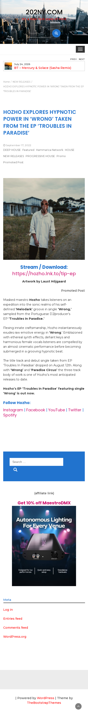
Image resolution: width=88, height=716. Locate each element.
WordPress (45, 698)
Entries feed (12, 619)
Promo (61, 156)
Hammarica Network (49, 150)
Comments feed (15, 628)
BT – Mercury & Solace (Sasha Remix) (42, 68)
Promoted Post (13, 162)
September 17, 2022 (18, 145)
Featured (28, 150)
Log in (8, 610)
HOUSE (69, 150)
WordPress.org (14, 637)
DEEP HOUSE (12, 150)
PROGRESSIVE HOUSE (40, 156)
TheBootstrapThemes (44, 703)
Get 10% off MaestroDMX (44, 503)
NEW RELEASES (13, 156)
